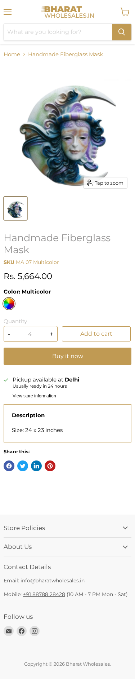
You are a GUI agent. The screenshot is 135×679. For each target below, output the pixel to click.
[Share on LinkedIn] (36, 465)
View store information (34, 395)
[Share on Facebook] (9, 465)
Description (28, 415)
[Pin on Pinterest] (50, 465)
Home (12, 54)
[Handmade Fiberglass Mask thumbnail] (15, 208)
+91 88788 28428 (44, 594)
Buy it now (67, 356)
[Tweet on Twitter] (22, 465)
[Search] (121, 32)
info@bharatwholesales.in (53, 580)
